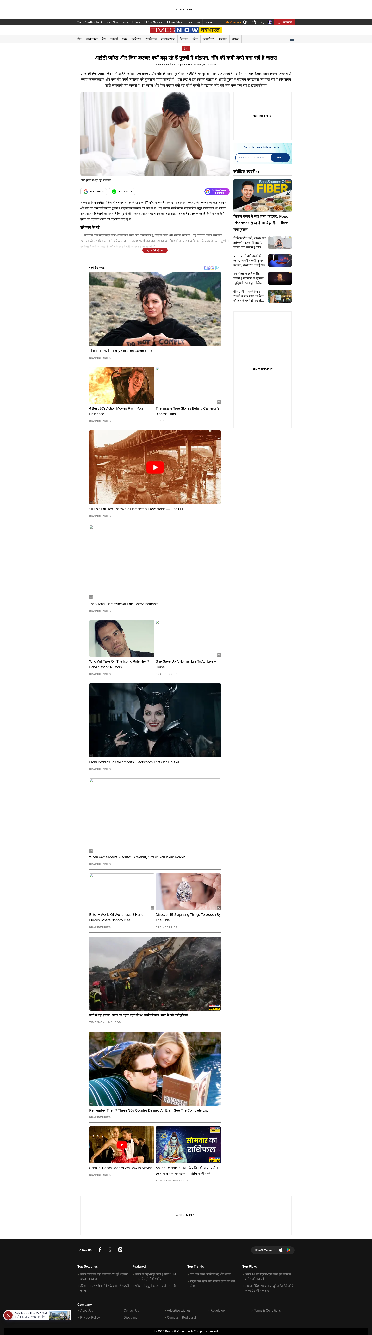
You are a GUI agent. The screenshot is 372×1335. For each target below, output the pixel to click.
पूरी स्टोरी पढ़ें (153, 250)
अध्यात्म (223, 39)
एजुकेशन (136, 39)
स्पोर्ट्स (114, 39)
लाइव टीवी (287, 22)
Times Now (112, 22)
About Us (86, 1310)
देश (104, 39)
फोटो (195, 39)
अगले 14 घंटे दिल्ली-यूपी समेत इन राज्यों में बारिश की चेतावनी (268, 1277)
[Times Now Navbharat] (186, 30)
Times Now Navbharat (90, 22)
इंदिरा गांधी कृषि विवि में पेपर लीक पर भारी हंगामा (212, 1284)
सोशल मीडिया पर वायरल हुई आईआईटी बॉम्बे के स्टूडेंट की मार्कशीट (269, 1288)
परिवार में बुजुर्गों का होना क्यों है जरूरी (155, 1286)
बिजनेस (184, 39)
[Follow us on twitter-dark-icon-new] (110, 1250)
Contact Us (131, 1310)
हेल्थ (186, 48)
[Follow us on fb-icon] (100, 1250)
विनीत (172, 64)
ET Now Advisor (175, 22)
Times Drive (194, 22)
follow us (97, 191)
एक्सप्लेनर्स (208, 39)
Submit (281, 157)
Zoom (125, 22)
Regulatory (218, 1310)
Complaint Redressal (181, 1317)
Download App (265, 1250)
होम (79, 39)
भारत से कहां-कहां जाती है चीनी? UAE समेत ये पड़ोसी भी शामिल (156, 1277)
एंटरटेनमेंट (151, 39)
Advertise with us (178, 1310)
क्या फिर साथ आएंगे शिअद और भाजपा (210, 1274)
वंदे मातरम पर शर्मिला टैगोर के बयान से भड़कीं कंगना (104, 1288)
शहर (124, 39)
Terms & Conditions (267, 1310)
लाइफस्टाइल (168, 39)
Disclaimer (131, 1317)
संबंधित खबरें (244, 171)
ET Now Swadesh (153, 22)
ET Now (136, 22)
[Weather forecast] (254, 22)
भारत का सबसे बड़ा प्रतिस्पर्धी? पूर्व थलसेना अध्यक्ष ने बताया (104, 1277)
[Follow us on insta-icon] (120, 1250)
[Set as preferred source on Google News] (217, 191)
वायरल (235, 39)
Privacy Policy (90, 1317)
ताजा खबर (92, 39)
